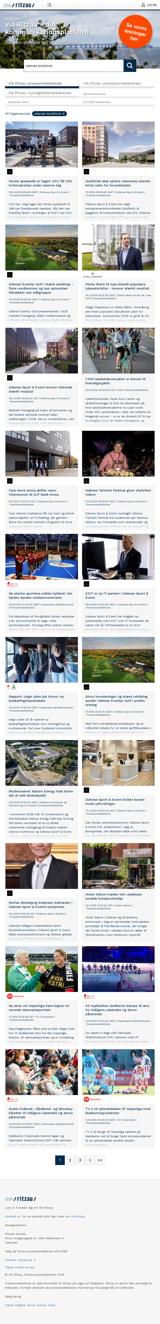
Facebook (25, 1260)
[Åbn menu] (50, 5)
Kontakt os (12, 1216)
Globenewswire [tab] (94, 94)
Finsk (51, 1305)
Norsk (31, 1305)
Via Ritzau (78, 1216)
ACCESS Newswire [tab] (96, 102)
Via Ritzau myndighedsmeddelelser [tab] (40, 93)
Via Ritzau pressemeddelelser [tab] (35, 83)
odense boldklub (47, 114)
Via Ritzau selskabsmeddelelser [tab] (112, 83)
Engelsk (20, 1305)
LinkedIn (11, 1260)
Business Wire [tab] (18, 102)
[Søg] (130, 65)
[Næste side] (90, 1160)
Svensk (41, 1305)
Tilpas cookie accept (20, 1267)
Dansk (9, 1305)
